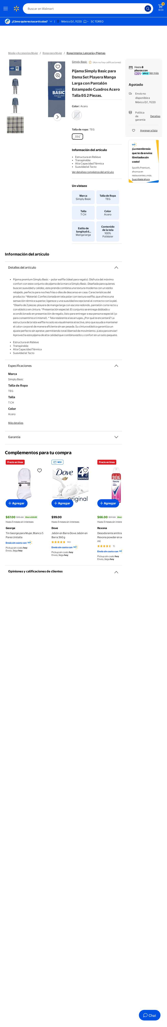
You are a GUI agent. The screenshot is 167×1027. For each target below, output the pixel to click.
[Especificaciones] (116, 366)
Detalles (155, 116)
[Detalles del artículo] (116, 267)
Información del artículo (27, 254)
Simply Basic (79, 61)
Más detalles (15, 422)
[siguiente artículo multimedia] (57, 117)
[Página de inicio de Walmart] (16, 8)
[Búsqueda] (148, 8)
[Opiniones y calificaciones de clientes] (116, 570)
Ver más (154, 73)
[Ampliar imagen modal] (58, 75)
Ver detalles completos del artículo (93, 172)
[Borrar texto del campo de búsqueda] (142, 8)
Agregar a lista (148, 130)
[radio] (76, 117)
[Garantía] (116, 437)
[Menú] (6, 8)
